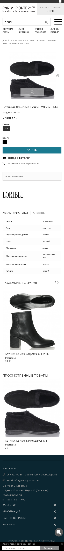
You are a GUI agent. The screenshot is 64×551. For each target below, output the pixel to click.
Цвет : (6, 137)
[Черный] (5, 142)
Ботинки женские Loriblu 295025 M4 (26, 440)
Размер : (7, 124)
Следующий (57, 75)
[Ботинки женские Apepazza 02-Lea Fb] (32, 320)
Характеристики (15, 213)
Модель (7, 112)
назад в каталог (19, 158)
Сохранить (49, 548)
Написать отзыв (13, 176)
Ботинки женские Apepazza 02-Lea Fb (27, 353)
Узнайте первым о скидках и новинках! (19, 544)
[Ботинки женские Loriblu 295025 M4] (32, 75)
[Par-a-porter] (19, 9)
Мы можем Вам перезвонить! (24, 163)
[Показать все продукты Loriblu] (32, 195)
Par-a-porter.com (44, 540)
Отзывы (39, 213)
